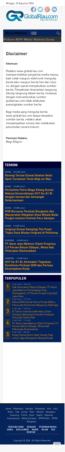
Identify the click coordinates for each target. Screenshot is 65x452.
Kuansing (14, 415)
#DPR (19, 39)
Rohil (32, 411)
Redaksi (31, 426)
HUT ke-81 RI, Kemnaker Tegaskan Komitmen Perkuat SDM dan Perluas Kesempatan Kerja (29, 265)
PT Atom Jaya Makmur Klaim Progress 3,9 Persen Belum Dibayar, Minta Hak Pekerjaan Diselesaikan (30, 247)
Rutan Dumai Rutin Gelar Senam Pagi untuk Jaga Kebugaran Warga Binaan (32, 336)
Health (39, 415)
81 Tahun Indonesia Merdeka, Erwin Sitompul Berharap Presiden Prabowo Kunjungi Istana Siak (33, 314)
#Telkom (9, 39)
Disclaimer (22, 429)
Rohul (10, 411)
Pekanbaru (18, 408)
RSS (53, 429)
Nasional (49, 415)
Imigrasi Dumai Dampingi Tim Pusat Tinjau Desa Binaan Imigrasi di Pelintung (31, 230)
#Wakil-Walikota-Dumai (39, 39)
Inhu (49, 408)
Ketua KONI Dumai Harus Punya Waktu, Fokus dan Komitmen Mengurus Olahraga (35, 303)
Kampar (29, 408)
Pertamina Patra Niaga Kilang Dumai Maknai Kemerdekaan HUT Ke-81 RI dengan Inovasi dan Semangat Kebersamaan (29, 195)
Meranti (40, 411)
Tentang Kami (16, 426)
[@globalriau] (40, 9)
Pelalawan (40, 408)
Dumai (24, 411)
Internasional (13, 418)
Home (8, 408)
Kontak (31, 432)
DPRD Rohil (44, 418)
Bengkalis (50, 411)
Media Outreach (29, 418)
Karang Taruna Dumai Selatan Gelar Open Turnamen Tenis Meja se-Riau (28, 177)
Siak (17, 411)
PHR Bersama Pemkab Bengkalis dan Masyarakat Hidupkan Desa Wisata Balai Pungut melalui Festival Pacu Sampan (31, 215)
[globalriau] (33, 9)
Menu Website (16, 33)
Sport (31, 415)
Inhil (55, 408)
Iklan (45, 429)
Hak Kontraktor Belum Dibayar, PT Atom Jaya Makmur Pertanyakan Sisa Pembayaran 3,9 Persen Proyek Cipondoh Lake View (34, 291)
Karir (35, 429)
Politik (24, 415)
